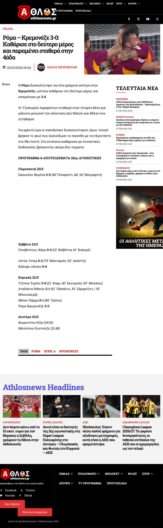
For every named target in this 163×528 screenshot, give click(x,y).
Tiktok (28, 495)
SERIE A (50, 351)
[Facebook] (129, 19)
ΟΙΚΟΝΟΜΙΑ (122, 99)
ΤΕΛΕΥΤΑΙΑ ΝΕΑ (137, 88)
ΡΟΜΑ (35, 351)
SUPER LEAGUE (52, 422)
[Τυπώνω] (6, 150)
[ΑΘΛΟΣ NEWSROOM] (41, 67)
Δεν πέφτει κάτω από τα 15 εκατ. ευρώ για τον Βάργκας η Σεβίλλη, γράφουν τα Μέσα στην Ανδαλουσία (138, 173)
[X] (6, 103)
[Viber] (6, 122)
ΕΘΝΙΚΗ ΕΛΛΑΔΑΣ (125, 117)
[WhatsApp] (6, 113)
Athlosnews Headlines (43, 387)
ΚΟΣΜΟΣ (120, 135)
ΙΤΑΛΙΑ (8, 28)
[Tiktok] (157, 19)
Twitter (30, 490)
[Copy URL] (6, 141)
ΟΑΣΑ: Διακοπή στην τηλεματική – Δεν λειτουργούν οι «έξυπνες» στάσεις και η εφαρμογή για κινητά (135, 155)
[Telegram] (6, 131)
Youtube (10, 495)
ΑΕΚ (85, 422)
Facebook (10, 490)
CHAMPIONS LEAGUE (135, 422)
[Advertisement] (65, 210)
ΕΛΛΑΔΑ (120, 150)
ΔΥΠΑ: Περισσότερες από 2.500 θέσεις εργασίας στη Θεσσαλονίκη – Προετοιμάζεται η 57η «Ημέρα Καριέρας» (138, 104)
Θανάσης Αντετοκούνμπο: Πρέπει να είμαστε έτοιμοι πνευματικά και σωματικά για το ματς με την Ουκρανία (138, 122)
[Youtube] (148, 19)
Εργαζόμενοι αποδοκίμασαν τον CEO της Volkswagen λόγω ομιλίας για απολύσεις (136, 139)
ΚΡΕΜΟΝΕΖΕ (69, 351)
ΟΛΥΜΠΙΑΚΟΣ (123, 168)
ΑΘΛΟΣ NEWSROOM (62, 67)
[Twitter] (138, 19)
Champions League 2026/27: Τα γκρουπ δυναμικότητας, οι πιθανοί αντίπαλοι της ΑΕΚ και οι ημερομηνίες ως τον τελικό (140, 437)
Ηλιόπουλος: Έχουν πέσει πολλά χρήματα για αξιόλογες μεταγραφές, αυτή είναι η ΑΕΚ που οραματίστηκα (101, 435)
